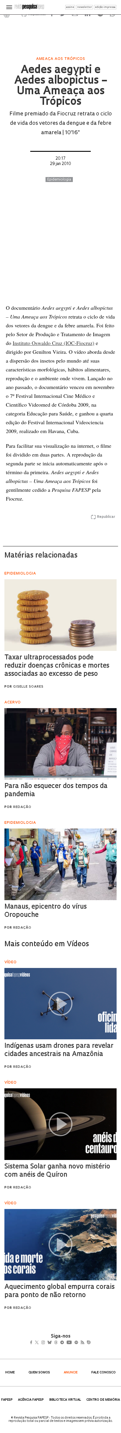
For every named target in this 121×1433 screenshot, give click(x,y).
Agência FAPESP (31, 1400)
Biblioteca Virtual (65, 1400)
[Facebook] (33, 1343)
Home (10, 1372)
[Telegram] (73, 1343)
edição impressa (105, 7)
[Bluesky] (56, 1343)
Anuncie (71, 1372)
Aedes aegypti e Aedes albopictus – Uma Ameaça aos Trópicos (60, 86)
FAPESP (7, 1400)
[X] (39, 1343)
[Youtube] (82, 1343)
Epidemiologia (59, 179)
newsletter (84, 7)
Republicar (106, 517)
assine (70, 7)
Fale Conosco (103, 1372)
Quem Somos (39, 1372)
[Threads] (64, 1343)
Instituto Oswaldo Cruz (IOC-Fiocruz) (53, 342)
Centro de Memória (103, 1400)
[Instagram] (47, 1343)
